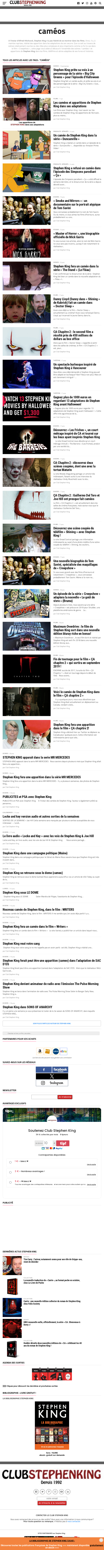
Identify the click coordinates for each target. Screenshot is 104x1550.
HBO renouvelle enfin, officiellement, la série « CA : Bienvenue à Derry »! (52, 1323)
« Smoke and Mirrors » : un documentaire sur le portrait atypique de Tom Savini (76, 204)
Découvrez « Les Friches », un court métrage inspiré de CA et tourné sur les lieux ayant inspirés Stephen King (76, 433)
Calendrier (8, 812)
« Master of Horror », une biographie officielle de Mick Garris (76, 235)
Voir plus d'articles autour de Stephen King (52, 1023)
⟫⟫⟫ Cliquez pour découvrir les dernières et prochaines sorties (30, 1385)
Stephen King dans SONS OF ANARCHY (27, 1007)
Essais (56, 229)
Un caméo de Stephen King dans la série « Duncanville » (75, 137)
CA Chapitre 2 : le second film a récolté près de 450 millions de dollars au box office (73, 335)
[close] (101, 1540)
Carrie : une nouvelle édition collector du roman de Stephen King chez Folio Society (52, 1302)
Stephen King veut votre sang (21, 943)
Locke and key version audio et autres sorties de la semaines (41, 816)
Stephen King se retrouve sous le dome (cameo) (33, 873)
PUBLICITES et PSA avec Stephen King (27, 797)
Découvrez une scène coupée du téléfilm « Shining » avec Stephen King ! (74, 531)
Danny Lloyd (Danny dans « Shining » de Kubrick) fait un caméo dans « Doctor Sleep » (76, 302)
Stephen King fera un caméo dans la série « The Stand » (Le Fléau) (76, 268)
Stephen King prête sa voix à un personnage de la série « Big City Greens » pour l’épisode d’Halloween (76, 73)
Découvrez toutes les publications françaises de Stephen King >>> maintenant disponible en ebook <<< (52, 1544)
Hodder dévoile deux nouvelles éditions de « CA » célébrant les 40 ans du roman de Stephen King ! (53, 1344)
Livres (5, 888)
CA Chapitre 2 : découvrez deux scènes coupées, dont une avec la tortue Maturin (74, 466)
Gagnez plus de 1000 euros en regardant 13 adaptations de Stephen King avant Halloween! (76, 400)
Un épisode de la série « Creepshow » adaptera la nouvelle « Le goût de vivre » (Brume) (76, 597)
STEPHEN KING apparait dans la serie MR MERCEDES (36, 757)
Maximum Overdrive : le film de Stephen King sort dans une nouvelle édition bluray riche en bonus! (76, 630)
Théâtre (56, 360)
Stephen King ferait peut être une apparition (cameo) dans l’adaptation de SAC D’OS (52, 962)
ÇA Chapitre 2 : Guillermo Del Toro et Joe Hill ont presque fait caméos (76, 497)
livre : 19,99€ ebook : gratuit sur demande (52, 1454)
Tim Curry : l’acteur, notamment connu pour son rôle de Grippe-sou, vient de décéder (53, 1260)
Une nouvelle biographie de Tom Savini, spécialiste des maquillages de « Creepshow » (75, 564)
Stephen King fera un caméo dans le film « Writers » (35, 926)
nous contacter (73, 1521)
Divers (56, 197)
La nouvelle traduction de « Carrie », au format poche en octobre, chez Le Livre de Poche (52, 1281)
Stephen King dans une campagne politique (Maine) (35, 853)
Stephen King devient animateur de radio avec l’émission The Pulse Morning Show (51, 985)
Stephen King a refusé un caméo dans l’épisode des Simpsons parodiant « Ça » (77, 171)
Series (56, 66)
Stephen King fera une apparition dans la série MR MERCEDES (42, 777)
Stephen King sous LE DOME (20, 892)
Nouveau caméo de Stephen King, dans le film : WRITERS (38, 909)
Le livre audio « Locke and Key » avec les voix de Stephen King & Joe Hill (48, 836)
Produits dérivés (61, 131)
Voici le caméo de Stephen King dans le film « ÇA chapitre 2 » (76, 693)
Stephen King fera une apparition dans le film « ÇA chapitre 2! (74, 726)
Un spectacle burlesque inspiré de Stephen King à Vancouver (74, 366)
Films (55, 98)
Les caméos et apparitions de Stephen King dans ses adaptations (77, 104)
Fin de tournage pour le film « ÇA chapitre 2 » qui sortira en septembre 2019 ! (76, 662)
